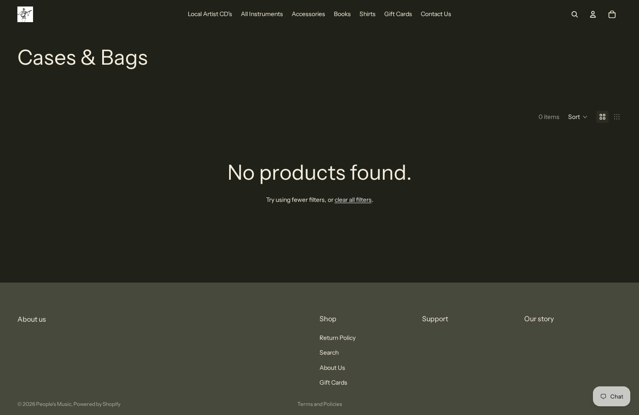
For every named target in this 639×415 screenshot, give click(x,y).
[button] (578, 116)
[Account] (592, 14)
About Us (332, 368)
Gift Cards (333, 382)
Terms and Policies (319, 404)
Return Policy (338, 338)
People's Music (53, 404)
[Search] (574, 14)
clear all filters (353, 200)
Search (329, 353)
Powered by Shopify (96, 404)
